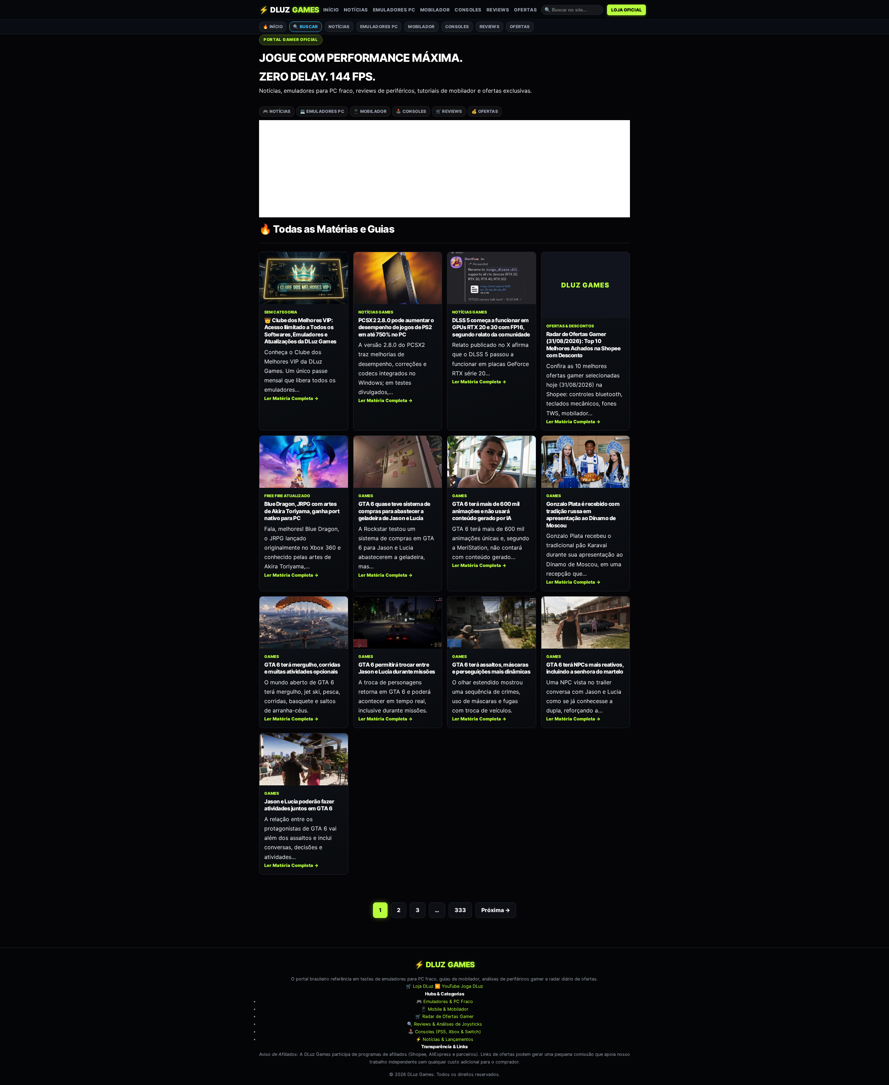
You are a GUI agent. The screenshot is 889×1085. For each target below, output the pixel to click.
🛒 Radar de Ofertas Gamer (444, 1016)
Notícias (356, 9)
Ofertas (525, 9)
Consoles (468, 9)
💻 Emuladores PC (322, 111)
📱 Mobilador (370, 111)
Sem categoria (280, 312)
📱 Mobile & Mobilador (444, 1008)
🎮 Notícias (277, 111)
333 (460, 910)
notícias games (375, 312)
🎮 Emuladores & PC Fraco (444, 1001)
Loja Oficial (626, 9)
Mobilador (435, 9)
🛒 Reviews (449, 111)
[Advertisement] (444, 168)
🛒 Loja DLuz (419, 986)
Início (331, 9)
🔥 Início (273, 26)
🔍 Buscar (305, 26)
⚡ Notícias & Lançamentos (444, 1039)
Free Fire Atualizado (287, 495)
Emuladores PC (394, 9)
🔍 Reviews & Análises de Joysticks (444, 1024)
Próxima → (495, 910)
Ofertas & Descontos (570, 326)
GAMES (365, 495)
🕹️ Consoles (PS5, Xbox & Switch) (444, 1031)
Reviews (498, 9)
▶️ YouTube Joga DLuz (459, 986)
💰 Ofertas (485, 111)
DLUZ (289, 9)
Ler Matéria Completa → (291, 398)
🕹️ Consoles (411, 111)
